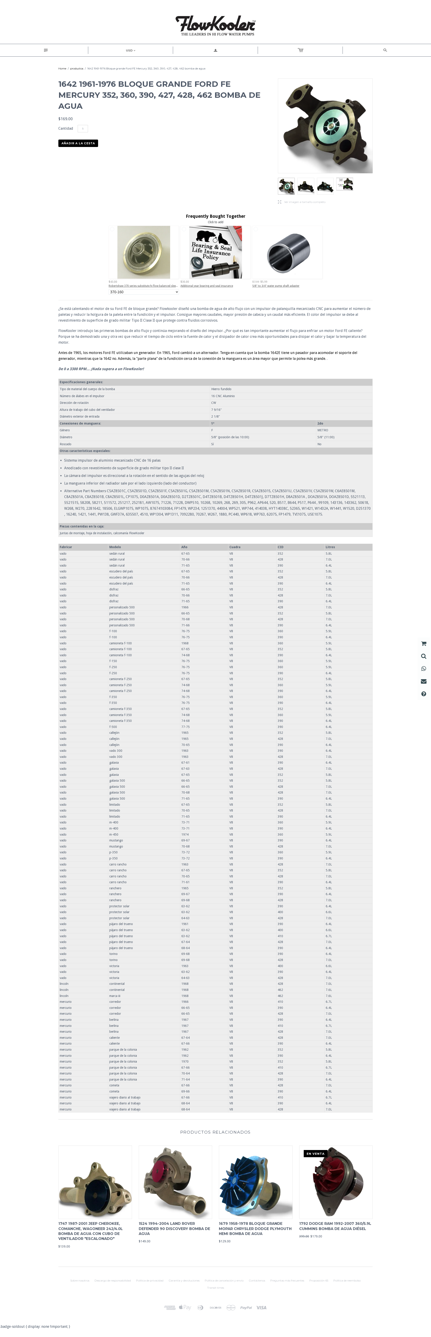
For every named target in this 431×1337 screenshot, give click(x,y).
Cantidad (65, 128)
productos (76, 68)
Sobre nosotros (79, 1280)
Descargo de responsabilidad (113, 1280)
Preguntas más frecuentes (287, 1280)
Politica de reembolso (347, 1280)
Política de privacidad (149, 1280)
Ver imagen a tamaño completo (301, 202)
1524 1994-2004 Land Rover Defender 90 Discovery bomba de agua (174, 1228)
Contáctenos (257, 1280)
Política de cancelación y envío (224, 1280)
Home (62, 68)
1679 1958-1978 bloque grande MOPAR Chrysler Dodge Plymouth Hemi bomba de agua (255, 1228)
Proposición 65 (318, 1280)
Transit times (215, 1287)
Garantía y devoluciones (184, 1280)
